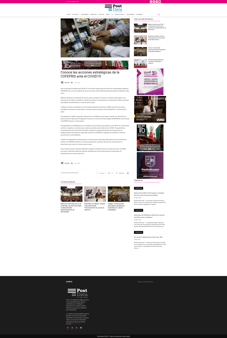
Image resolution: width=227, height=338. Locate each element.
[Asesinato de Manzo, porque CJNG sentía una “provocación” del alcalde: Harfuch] (95, 194)
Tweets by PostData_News (145, 281)
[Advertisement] (77, 230)
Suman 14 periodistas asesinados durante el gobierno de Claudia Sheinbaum (157, 49)
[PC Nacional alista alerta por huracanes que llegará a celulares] (140, 63)
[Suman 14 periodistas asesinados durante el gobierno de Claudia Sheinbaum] (119, 194)
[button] (159, 14)
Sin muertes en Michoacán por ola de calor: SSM (148, 237)
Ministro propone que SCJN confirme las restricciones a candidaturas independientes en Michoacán (71, 208)
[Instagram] (154, 1)
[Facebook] (151, 1)
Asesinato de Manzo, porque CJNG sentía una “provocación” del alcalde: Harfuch (156, 37)
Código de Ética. (76, 324)
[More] (128, 173)
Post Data (67, 82)
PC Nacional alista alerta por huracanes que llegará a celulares (156, 61)
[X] (157, 1)
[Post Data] (62, 82)
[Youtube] (159, 1)
